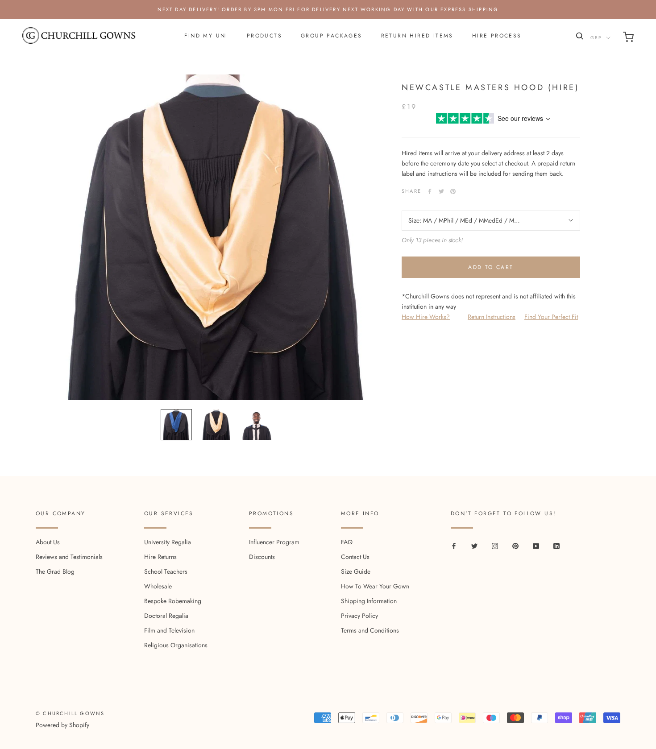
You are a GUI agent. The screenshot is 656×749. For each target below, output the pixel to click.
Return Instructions (491, 316)
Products (264, 36)
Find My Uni (206, 36)
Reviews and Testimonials (69, 556)
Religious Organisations (176, 645)
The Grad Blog (55, 571)
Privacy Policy (359, 615)
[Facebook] (429, 191)
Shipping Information (369, 600)
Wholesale (158, 586)
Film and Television (169, 630)
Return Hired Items (417, 36)
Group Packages (331, 36)
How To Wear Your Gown (375, 586)
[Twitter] (441, 191)
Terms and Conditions (370, 630)
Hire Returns (160, 556)
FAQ (347, 542)
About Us (48, 542)
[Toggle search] (578, 38)
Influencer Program (274, 542)
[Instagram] (495, 545)
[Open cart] (628, 39)
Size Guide (355, 571)
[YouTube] (536, 545)
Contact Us (355, 556)
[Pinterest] (453, 191)
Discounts (262, 556)
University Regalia (167, 542)
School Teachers (165, 571)
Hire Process (497, 36)
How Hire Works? (426, 316)
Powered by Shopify (62, 724)
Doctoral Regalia (166, 615)
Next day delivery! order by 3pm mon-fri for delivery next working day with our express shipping (328, 9)
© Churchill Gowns (70, 713)
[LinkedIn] (556, 545)
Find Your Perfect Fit (551, 316)
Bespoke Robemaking (172, 600)
